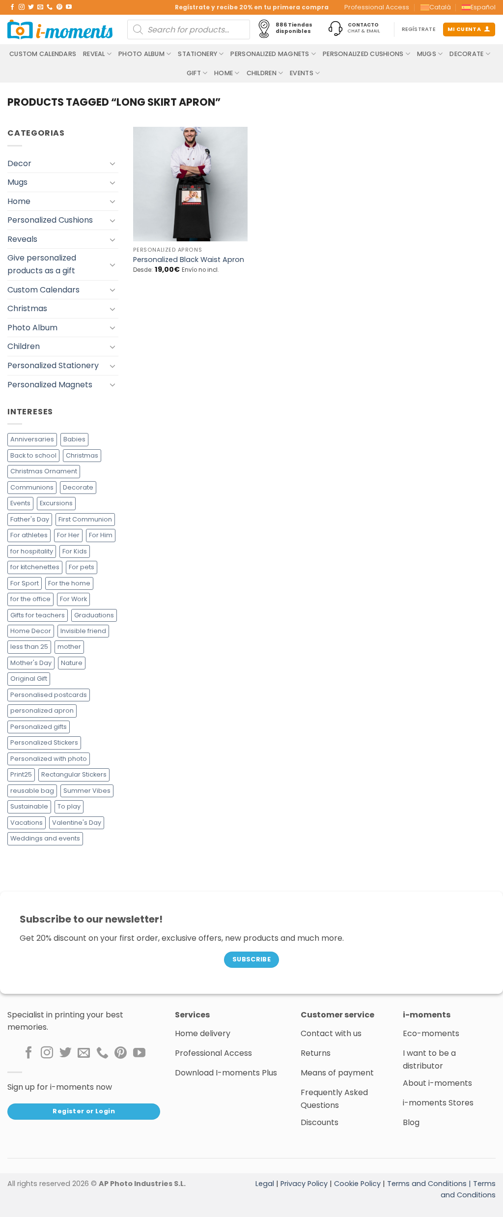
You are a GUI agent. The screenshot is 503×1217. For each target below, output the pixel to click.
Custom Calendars (42, 54)
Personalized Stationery (53, 365)
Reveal (94, 54)
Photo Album (141, 54)
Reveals (22, 239)
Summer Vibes (87, 790)
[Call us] (50, 7)
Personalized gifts (38, 727)
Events (301, 73)
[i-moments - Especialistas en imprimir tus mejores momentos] (59, 29)
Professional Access (376, 7)
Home (223, 73)
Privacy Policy (304, 1183)
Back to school (33, 455)
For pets (81, 567)
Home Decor (30, 631)
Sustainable (29, 806)
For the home (69, 583)
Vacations (26, 822)
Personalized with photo (48, 758)
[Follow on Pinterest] (59, 7)
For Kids (74, 551)
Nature (72, 663)
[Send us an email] (40, 7)
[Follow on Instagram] (22, 7)
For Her (68, 535)
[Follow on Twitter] (31, 7)
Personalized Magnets (269, 54)
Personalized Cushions (363, 54)
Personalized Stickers (44, 742)
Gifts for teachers (37, 615)
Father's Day (29, 519)
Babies (74, 439)
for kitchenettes (34, 567)
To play (69, 806)
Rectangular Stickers (74, 774)
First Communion (85, 519)
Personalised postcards (48, 695)
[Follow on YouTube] (69, 7)
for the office (30, 599)
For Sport (24, 583)
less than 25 (29, 646)
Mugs (426, 54)
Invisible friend (83, 631)
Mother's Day (31, 663)
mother (69, 646)
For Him (100, 535)
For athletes (29, 535)
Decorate (466, 54)
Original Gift (28, 678)
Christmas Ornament (43, 471)
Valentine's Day (76, 822)
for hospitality (31, 551)
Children (262, 73)
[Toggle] (112, 163)
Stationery (197, 54)
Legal (264, 1183)
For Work (73, 599)
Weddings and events (45, 838)
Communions (32, 487)
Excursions (56, 503)
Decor (19, 163)
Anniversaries (32, 439)
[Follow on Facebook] (12, 7)
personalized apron (42, 710)
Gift (194, 73)
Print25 (21, 774)
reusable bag (32, 790)
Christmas (27, 308)
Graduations (94, 615)
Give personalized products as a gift (41, 264)
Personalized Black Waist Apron (188, 259)
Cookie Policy (357, 1183)
